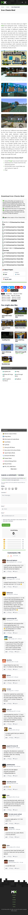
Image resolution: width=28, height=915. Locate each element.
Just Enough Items (19, 375)
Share (5, 287)
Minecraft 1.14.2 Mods (16, 298)
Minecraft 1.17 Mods (6, 295)
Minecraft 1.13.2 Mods (6, 300)
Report (16, 571)
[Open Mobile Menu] (25, 2)
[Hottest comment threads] (11, 555)
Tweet (12, 287)
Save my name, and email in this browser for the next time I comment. (14, 520)
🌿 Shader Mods (7, 458)
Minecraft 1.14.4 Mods (6, 298)
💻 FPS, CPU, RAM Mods (9, 466)
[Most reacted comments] (8, 555)
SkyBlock (18, 379)
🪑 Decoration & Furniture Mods (11, 450)
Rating (2, 486)
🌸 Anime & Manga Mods (9, 461)
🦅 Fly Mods (6, 444)
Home (2, 7)
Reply (10, 571)
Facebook (14, 895)
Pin (18, 287)
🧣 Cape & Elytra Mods (9, 453)
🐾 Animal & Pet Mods (9, 455)
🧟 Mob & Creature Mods (10, 434)
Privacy (14, 904)
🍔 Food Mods (6, 442)
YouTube (14, 899)
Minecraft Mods (9, 293)
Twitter (14, 897)
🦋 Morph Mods (7, 464)
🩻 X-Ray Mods (7, 436)
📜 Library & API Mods (9, 447)
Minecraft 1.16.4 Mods (6, 297)
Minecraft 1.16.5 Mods (15, 295)
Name (3, 506)
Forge (10, 161)
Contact (14, 902)
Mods (7, 7)
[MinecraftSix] (3, 2)
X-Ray (17, 371)
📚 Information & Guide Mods (11, 439)
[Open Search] (22, 2)
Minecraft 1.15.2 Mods (16, 297)
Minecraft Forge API (8, 375)
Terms (14, 906)
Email (3, 513)
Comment (4, 492)
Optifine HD (7, 371)
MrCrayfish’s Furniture (7, 380)
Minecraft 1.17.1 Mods (17, 293)
